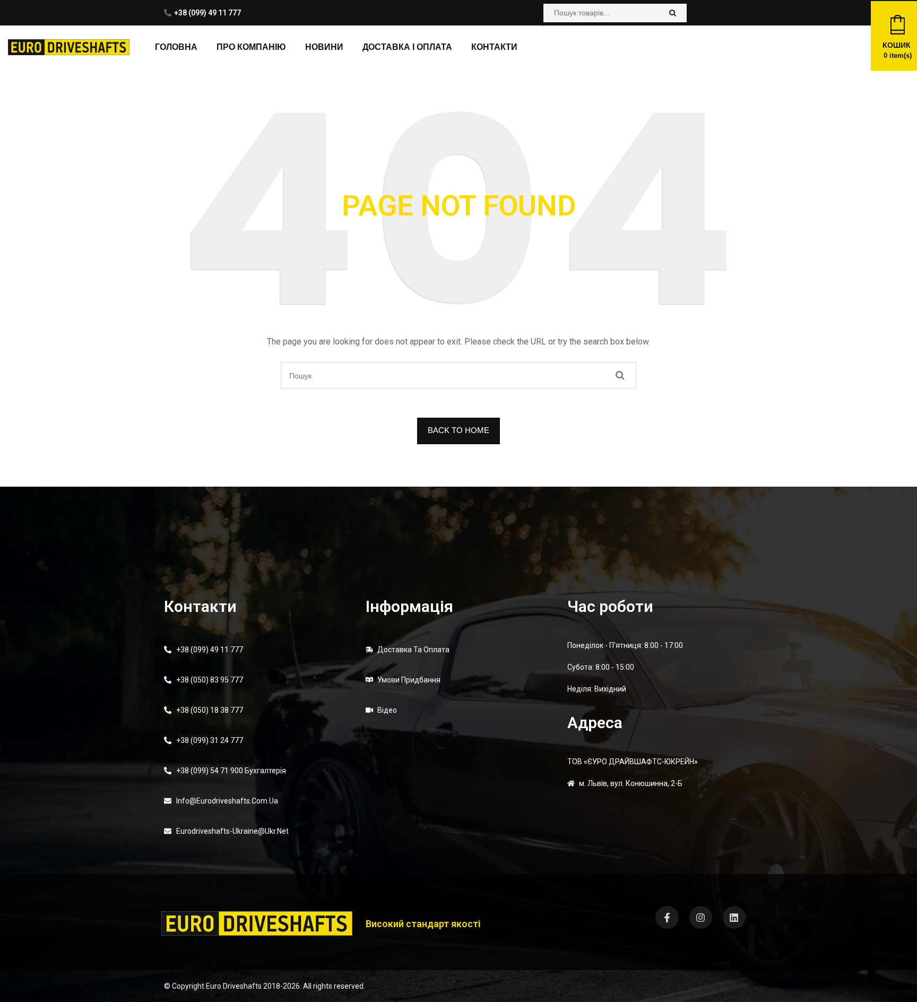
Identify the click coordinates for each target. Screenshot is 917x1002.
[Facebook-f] (666, 917)
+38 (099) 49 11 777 (207, 12)
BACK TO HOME (458, 430)
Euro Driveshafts (234, 986)
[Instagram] (700, 917)
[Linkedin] (734, 917)
